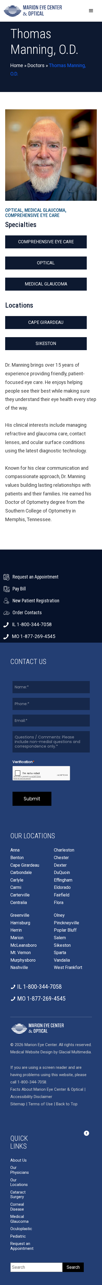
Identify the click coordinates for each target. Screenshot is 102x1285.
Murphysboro (23, 960)
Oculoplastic (21, 1229)
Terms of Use (41, 1104)
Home (16, 65)
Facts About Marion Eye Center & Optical (46, 1089)
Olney (59, 915)
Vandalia (62, 960)
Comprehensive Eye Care (46, 241)
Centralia (18, 902)
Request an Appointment (21, 1246)
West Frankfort (68, 967)
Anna (15, 850)
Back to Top (67, 1104)
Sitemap (17, 1104)
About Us (18, 1160)
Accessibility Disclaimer (31, 1096)
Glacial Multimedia (75, 1052)
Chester (61, 857)
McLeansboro (23, 945)
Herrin (16, 930)
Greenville (19, 915)
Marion (16, 937)
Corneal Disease (17, 1207)
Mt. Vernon (20, 952)
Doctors (36, 65)
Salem (60, 937)
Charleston (64, 850)
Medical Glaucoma (46, 284)
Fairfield (61, 895)
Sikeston (46, 343)
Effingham (63, 880)
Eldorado (62, 887)
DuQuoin (62, 872)
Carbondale (21, 872)
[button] (91, 11)
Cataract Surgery (18, 1194)
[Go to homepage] (33, 11)
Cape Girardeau (45, 322)
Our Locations (19, 1182)
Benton (17, 857)
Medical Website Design (31, 1052)
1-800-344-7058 (31, 1082)
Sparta (60, 952)
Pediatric (18, 1236)
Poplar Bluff (65, 930)
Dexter (60, 865)
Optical (46, 262)
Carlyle (16, 880)
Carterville (20, 895)
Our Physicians (19, 1170)
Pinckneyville (66, 923)
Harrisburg (20, 923)
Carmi (15, 887)
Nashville (19, 967)
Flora (58, 902)
